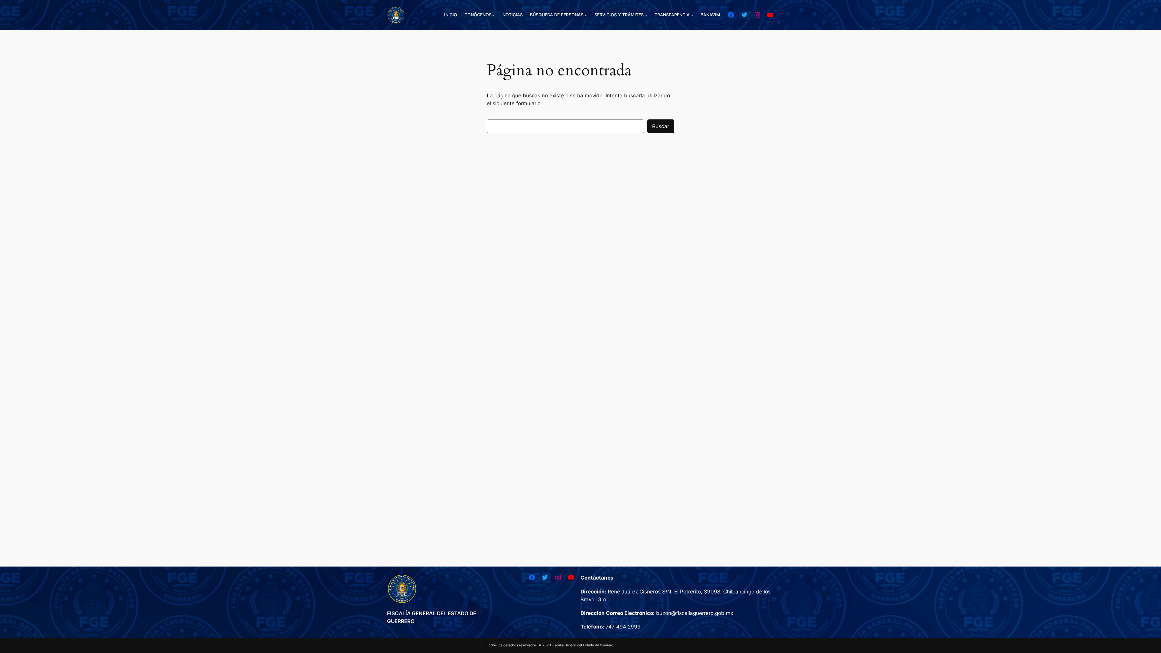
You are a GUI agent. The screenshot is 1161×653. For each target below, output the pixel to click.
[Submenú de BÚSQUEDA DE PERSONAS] (585, 15)
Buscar (660, 126)
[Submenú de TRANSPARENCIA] (692, 15)
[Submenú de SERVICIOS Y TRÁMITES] (646, 15)
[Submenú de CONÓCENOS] (494, 15)
